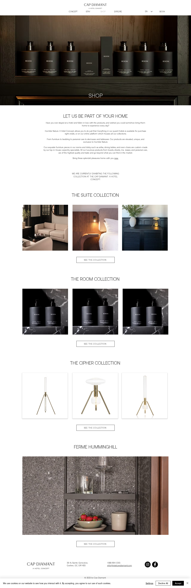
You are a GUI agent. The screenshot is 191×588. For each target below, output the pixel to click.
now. (116, 158)
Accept (178, 583)
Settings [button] (149, 583)
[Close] (187, 583)
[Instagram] (148, 564)
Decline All (163, 583)
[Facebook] (155, 564)
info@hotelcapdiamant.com (119, 565)
